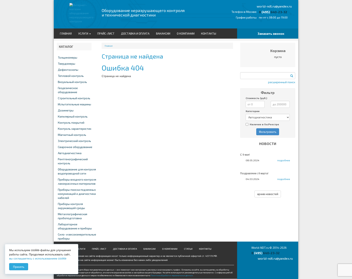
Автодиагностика (69, 153)
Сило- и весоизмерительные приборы (77, 236)
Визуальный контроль (72, 82)
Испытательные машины (74, 104)
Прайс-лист (105, 33)
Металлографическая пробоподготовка (72, 216)
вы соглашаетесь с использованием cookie (37, 258)
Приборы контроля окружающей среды (71, 206)
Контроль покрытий (71, 122)
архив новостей (267, 194)
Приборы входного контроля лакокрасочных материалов (77, 181)
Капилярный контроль (73, 116)
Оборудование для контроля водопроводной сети (77, 171)
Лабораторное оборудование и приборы (75, 226)
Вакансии (163, 33)
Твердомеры (66, 63)
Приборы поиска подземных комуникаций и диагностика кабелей (77, 193)
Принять (18, 267)
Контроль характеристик (74, 128)
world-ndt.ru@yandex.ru (274, 6)
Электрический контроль (74, 141)
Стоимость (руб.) (256, 98)
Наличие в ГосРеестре (264, 124)
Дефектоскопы (68, 69)
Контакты (208, 33)
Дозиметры (66, 110)
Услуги (83, 33)
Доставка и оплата (135, 33)
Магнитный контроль (72, 134)
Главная (66, 33)
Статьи (188, 248)
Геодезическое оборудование (68, 90)
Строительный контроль (74, 98)
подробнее (283, 160)
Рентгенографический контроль (73, 161)
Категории (253, 111)
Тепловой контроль (71, 75)
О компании (186, 33)
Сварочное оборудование (75, 147)
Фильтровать (267, 131)
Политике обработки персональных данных (172, 275)
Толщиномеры (67, 57)
